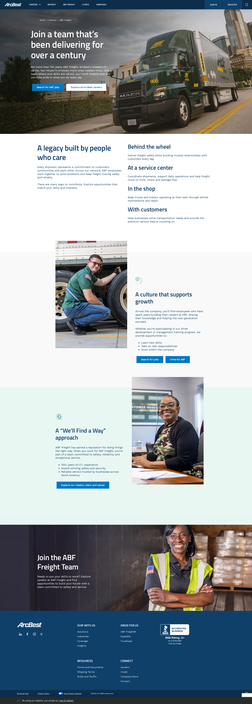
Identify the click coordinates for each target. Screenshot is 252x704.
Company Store (129, 676)
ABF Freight (65, 20)
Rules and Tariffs (86, 676)
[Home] (29, 625)
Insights (81, 645)
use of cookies (66, 700)
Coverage (82, 641)
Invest (124, 672)
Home (42, 20)
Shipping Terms (86, 672)
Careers (52, 20)
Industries (83, 636)
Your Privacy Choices (72, 694)
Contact (125, 681)
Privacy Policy (43, 694)
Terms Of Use (22, 694)
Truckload (126, 641)
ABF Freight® (128, 631)
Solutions (82, 631)
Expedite (126, 636)
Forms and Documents (90, 667)
